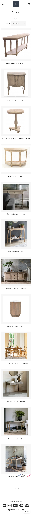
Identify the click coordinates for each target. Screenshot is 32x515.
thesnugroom (18, 501)
